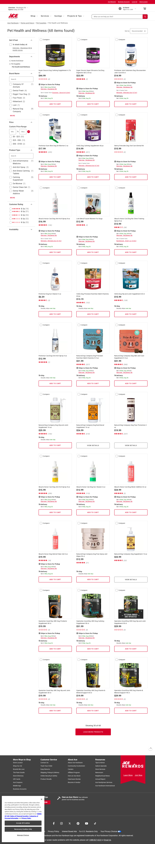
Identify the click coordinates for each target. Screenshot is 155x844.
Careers (70, 769)
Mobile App (17, 786)
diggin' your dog (20, 94)
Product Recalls (46, 779)
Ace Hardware (12, 23)
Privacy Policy (53, 831)
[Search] (145, 16)
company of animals (18, 85)
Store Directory (18, 776)
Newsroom (99, 772)
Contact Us (44, 763)
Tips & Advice (100, 763)
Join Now (138, 775)
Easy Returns (45, 769)
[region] (23, 819)
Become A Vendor (74, 782)
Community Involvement (76, 766)
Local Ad (134, 2)
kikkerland (17, 101)
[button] (120, 16)
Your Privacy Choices (109, 831)
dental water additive (18, 192)
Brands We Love (18, 769)
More (12, 116)
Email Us (107, 840)
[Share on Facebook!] (54, 823)
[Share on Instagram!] (61, 823)
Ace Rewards (112, 2)
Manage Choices (23, 835)
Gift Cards (16, 779)
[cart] (145, 8)
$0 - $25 (16, 137)
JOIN (45, 802)
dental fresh (18, 90)
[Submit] (28, 131)
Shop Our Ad (17, 766)
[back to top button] (150, 748)
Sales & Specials (101, 766)
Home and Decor (27, 23)
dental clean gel (20, 187)
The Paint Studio (19, 772)
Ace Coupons (17, 782)
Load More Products (93, 732)
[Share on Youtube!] (86, 823)
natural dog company (18, 110)
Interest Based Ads (69, 831)
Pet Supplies (41, 23)
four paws (17, 98)
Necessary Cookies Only (23, 829)
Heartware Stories (74, 779)
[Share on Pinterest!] (78, 823)
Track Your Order (46, 766)
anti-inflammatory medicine (20, 162)
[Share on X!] (69, 823)
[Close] (41, 799)
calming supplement (18, 178)
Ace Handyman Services (103, 782)
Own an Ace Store (74, 776)
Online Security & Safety (49, 776)
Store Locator (143, 2)
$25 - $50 (17, 140)
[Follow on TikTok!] (95, 823)
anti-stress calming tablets (21, 172)
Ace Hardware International (105, 786)
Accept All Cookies (23, 823)
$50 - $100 (17, 144)
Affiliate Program (74, 772)
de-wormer (17, 183)
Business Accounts (124, 2)
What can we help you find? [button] (103, 16)
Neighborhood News (102, 776)
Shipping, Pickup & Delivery (50, 772)
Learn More (128, 775)
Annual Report (100, 779)
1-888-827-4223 (95, 840)
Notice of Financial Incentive (19, 816)
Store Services (100, 769)
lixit (15, 105)
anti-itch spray (19, 167)
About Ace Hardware (75, 763)
